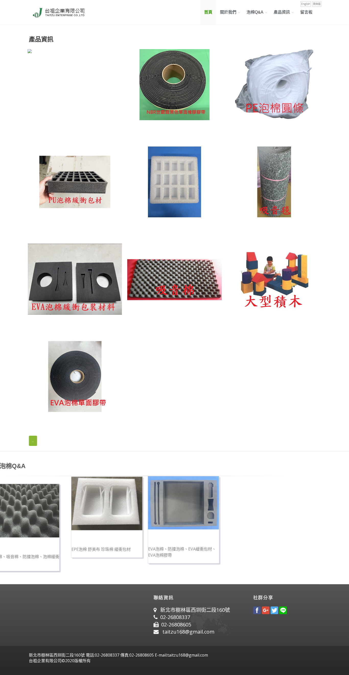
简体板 (317, 4)
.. (33, 440)
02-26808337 (175, 617)
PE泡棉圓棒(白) (243, 130)
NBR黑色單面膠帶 (146, 130)
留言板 (306, 12)
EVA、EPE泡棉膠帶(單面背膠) (59, 421)
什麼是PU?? (59, 547)
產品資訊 (282, 12)
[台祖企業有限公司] (57, 12)
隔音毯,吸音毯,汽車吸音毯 (253, 227)
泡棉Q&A (255, 12)
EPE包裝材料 (141, 227)
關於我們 (228, 12)
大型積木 (236, 324)
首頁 (208, 12)
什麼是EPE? (136, 547)
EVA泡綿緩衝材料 (46, 324)
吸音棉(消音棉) (142, 324)
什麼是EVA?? (213, 547)
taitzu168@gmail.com (188, 631)
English (305, 4)
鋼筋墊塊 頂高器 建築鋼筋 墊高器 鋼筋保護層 (74, 130)
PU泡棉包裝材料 (44, 227)
